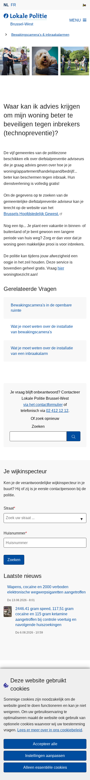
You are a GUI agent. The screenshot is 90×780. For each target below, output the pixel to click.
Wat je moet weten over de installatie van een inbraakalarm (42, 350)
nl (6, 5)
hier (61, 268)
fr (13, 5)
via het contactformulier (43, 405)
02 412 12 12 (57, 411)
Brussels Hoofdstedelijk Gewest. (31, 214)
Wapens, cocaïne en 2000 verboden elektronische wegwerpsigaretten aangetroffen (46, 589)
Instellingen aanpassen (45, 756)
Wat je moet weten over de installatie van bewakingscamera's (42, 329)
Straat (9, 508)
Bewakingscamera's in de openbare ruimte (41, 307)
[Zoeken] (73, 436)
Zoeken (38, 426)
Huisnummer (14, 533)
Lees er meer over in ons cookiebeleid (49, 730)
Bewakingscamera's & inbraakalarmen (40, 34)
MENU (75, 20)
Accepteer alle (45, 744)
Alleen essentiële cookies (45, 767)
